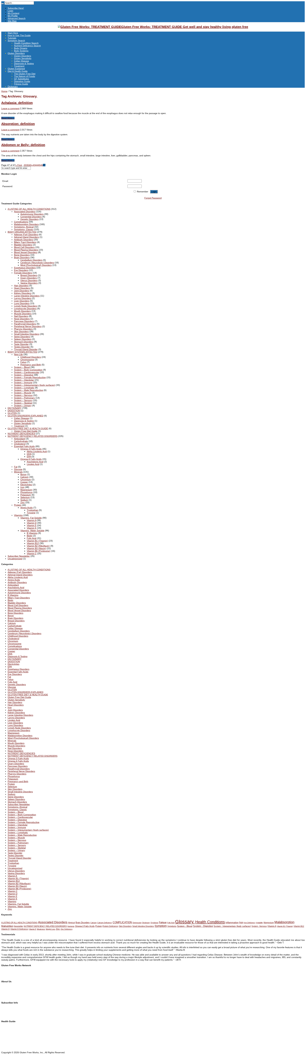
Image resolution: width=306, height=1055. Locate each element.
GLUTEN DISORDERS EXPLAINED (25, 415)
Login (10, 10)
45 (39, 165)
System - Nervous (259, 926)
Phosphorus (26, 492)
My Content (13, 13)
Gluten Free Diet (9, 1039)
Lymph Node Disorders (25, 306)
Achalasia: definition (17, 102)
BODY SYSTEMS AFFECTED (22, 352)
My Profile (13, 16)
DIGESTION (14, 410)
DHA (29, 454)
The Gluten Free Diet (24, 73)
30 (27, 165)
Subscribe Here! (16, 8)
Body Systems (21, 50)
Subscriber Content (11, 1013)
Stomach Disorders (23, 341)
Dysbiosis (154, 923)
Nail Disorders (21, 316)
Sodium (24, 500)
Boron (23, 474)
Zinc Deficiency (67, 929)
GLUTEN (12, 413)
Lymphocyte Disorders (25, 308)
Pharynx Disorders (23, 329)
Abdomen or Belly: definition (23, 145)
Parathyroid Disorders (25, 324)
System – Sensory (23, 400)
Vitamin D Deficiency (19, 929)
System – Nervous (23, 395)
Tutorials (12, 38)
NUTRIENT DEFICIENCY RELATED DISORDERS (32, 436)
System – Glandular (24, 380)
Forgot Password (153, 198)
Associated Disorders (24, 211)
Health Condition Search (26, 43)
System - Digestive (203, 926)
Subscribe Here (9, 1008)
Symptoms (171, 926)
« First (18, 165)
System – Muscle (22, 392)
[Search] (2, 3)
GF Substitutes (21, 79)
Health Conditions (210, 922)
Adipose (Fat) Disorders (26, 234)
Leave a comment (10, 108)
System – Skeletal (23, 403)
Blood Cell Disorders (24, 247)
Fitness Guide (21, 84)
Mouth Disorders (22, 311)
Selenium (25, 497)
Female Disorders (23, 272)
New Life (18, 354)
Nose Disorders (22, 318)
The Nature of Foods (24, 76)
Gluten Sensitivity (22, 58)
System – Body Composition (28, 369)
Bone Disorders (22, 255)
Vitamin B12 (33, 543)
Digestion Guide (22, 81)
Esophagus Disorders (25, 267)
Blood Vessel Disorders (25, 252)
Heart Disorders (22, 288)
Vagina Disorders (29, 283)
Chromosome (27, 359)
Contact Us (6, 989)
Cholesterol (20, 443)
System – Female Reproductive (30, 377)
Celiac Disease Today (12, 976)
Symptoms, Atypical (24, 227)
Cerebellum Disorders (31, 260)
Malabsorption (284, 922)
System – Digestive (23, 375)
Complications (21, 221)
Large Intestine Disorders (27, 295)
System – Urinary (22, 405)
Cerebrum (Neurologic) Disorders (37, 262)
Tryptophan (32, 510)
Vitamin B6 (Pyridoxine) (38, 551)
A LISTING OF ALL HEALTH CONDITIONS (29, 209)
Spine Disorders (22, 336)
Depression (137, 923)
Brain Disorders (22, 257)
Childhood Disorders (30, 357)
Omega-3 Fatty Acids (31, 449)
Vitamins (18, 515)
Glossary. (185, 921)
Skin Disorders (21, 331)
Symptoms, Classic (23, 229)
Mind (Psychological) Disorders (36, 265)
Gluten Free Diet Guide (25, 431)
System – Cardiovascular (26, 372)
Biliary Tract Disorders (25, 242)
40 (30, 165)
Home (4, 91)
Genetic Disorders (29, 219)
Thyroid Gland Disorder (26, 349)
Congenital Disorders (31, 216)
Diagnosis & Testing (24, 63)
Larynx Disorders (22, 298)
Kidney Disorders (22, 293)
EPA (29, 456)
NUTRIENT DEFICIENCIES (21, 433)
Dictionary (13, 86)
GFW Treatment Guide (12, 973)
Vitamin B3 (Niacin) (36, 548)
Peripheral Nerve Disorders (27, 326)
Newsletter (18, 926)
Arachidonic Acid (35, 461)
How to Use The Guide (19, 35)
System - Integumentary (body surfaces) (232, 926)
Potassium (25, 495)
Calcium (24, 477)
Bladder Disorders (23, 244)
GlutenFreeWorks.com (12, 971)
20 (25, 165)
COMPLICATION (122, 922)
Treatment (19, 66)
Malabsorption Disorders (26, 224)
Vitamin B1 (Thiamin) (37, 540)
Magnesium (26, 489)
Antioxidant (19, 438)
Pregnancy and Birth (30, 364)
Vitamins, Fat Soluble (31, 517)
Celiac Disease (21, 61)
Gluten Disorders (16, 53)
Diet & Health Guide (18, 71)
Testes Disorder (22, 346)
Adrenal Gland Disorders (26, 237)
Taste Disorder (21, 344)
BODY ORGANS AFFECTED (22, 232)
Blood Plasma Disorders (26, 250)
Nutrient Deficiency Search (27, 45)
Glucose (18, 469)
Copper (24, 482)
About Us (6, 987)
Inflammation (232, 922)
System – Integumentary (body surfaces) (34, 385)
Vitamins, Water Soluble (32, 530)
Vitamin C (31, 553)
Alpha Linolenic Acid (37, 451)
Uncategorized (15, 558)
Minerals (18, 472)
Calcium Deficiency (104, 923)
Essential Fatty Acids (24, 446)
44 (36, 165)
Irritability (259, 923)
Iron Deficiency (249, 923)
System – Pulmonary (24, 398)
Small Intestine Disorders (26, 334)
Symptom (161, 926)
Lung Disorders (21, 303)
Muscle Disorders (23, 313)
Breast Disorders (28, 275)
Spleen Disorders (22, 339)
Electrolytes (26, 484)
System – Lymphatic (24, 387)
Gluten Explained (16, 68)
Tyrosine (31, 512)
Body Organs (20, 48)
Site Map (12, 21)
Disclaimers (7, 994)
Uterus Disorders (28, 280)
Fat (15, 466)
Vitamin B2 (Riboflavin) (38, 546)
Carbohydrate (21, 441)
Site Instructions (9, 1029)
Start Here (13, 33)
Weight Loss (50, 929)
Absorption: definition (18, 124)
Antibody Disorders (23, 239)
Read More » (8, 118)
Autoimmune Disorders (32, 214)
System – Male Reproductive (28, 390)
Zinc (22, 502)
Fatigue (163, 922)
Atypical (71, 922)
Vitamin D (31, 523)
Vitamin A (31, 520)
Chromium (25, 479)
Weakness (41, 929)
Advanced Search (17, 18)
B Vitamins (32, 533)
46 (41, 165)
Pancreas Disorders (24, 321)
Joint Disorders (21, 290)
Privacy (5, 997)
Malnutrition (7, 926)
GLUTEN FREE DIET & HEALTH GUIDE (28, 428)
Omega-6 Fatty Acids (31, 459)
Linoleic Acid (33, 464)
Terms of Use (8, 992)
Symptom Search (16, 40)
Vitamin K (31, 528)
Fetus (23, 362)
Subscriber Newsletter (19, 556)
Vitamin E (31, 525)
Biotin (29, 535)
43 (34, 165)
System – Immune (23, 382)
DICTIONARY (14, 408)
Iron (22, 487)
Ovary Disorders (28, 278)
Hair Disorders (21, 285)
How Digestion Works (12, 1045)
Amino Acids (26, 507)
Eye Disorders (21, 270)
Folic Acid (31, 538)
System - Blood (184, 926)
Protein (17, 505)
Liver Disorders (21, 301)
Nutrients (70, 926)
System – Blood (22, 367)
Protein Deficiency (110, 926)
